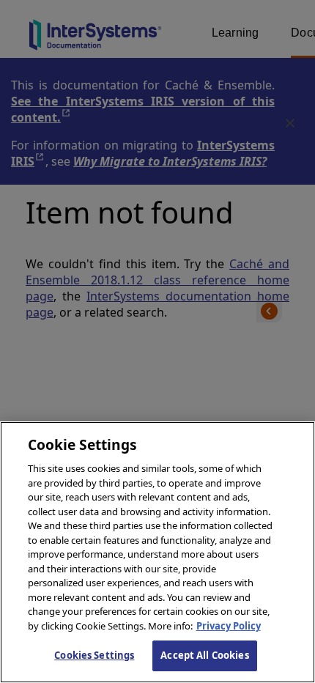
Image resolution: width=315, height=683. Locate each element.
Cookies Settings (94, 655)
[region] (157, 552)
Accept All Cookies (204, 655)
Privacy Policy (228, 625)
